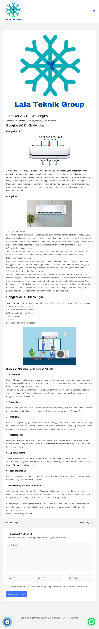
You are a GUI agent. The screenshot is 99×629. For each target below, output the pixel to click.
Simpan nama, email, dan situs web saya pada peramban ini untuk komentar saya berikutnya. (50, 586)
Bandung (30, 121)
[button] (91, 621)
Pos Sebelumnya (11, 522)
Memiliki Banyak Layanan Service (24, 485)
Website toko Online (49, 443)
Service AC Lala (12, 303)
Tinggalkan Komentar (15, 121)
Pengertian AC (14, 131)
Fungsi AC (12, 196)
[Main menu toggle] (94, 11)
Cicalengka (39, 121)
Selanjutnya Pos (88, 522)
